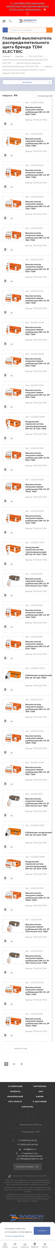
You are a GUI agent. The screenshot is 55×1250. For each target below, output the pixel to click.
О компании (15, 1086)
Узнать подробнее (14, 1236)
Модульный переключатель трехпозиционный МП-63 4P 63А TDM (36, 865)
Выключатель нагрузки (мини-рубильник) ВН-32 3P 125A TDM (37, 739)
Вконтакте (31, 1116)
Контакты (27, 1107)
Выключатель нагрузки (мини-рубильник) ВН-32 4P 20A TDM (37, 205)
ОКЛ (40, 1091)
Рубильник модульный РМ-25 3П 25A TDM (38, 676)
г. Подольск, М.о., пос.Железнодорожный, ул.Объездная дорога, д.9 (30, 1156)
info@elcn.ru (30, 1149)
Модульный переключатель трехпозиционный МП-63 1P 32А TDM (35, 425)
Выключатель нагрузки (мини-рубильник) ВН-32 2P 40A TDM (37, 614)
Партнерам (39, 1086)
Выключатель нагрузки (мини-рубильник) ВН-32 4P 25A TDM (37, 394)
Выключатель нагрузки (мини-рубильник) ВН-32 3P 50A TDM (37, 456)
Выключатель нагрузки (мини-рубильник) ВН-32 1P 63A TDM (37, 268)
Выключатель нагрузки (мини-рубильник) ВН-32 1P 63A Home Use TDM (37, 582)
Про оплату (15, 1101)
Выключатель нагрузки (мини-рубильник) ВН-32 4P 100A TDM (37, 896)
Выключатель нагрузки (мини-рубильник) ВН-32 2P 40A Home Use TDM (37, 928)
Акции (40, 1096)
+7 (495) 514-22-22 (27, 1140)
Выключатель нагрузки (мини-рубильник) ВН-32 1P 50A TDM (37, 331)
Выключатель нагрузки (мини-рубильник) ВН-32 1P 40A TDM (37, 519)
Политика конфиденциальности (30, 1176)
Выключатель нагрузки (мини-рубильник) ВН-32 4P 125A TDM (37, 991)
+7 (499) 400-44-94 (27, 1145)
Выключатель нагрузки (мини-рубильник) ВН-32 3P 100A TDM (37, 488)
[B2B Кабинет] (50, 21)
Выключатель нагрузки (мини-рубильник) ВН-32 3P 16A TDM (37, 236)
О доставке (40, 1101)
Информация (15, 1096)
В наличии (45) (45, 96)
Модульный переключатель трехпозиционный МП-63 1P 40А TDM (35, 551)
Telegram (23, 1116)
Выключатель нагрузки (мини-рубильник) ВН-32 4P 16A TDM (37, 708)
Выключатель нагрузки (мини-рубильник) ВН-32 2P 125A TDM (37, 174)
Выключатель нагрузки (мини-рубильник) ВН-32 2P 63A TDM (37, 645)
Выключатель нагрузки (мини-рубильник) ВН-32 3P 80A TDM (37, 111)
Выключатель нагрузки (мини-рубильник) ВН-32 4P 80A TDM (37, 362)
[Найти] (49, 30)
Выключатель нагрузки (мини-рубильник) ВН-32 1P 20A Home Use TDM (37, 802)
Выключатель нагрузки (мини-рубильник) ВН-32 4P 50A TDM (37, 771)
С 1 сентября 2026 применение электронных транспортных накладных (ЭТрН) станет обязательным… (27, 6)
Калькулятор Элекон (30, 1124)
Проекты (15, 1091)
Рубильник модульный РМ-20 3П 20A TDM (38, 833)
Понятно (42, 1231)
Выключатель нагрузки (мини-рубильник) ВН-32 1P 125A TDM (37, 142)
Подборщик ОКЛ (30, 1131)
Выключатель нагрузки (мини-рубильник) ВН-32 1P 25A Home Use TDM (37, 959)
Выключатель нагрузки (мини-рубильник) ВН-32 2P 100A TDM (37, 1022)
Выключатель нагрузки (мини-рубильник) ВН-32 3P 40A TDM (37, 299)
